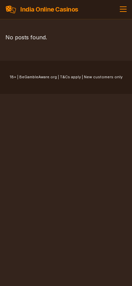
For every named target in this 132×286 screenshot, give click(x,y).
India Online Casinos (49, 9)
